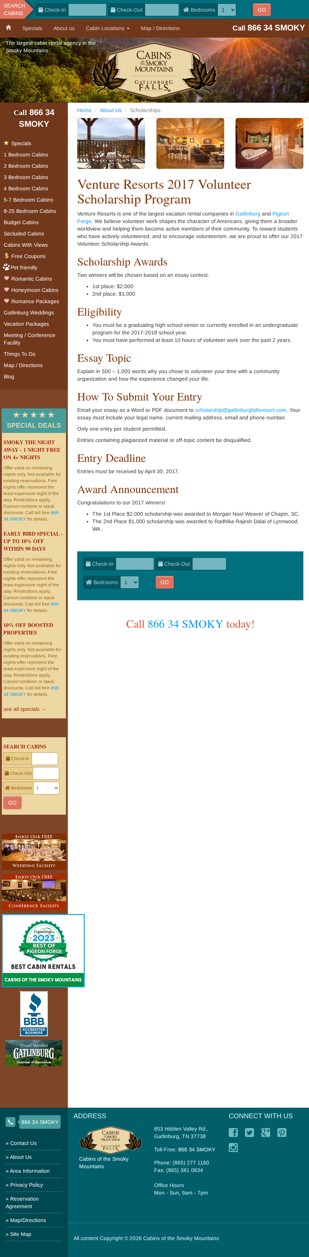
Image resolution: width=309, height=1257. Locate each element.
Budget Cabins (21, 222)
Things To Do (19, 354)
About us (64, 28)
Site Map (20, 1234)
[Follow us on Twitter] (249, 1132)
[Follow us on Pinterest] (281, 1132)
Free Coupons (28, 256)
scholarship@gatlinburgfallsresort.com (240, 410)
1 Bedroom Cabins (26, 155)
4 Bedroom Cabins (26, 188)
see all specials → (24, 709)
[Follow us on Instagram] (233, 1147)
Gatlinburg (248, 214)
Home (84, 110)
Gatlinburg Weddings (29, 313)
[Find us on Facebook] (233, 1132)
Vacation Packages (26, 324)
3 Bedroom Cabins (26, 177)
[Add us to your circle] (265, 1132)
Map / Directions (160, 28)
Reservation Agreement (22, 1202)
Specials (32, 28)
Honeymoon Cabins (34, 290)
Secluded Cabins (24, 234)
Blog (9, 376)
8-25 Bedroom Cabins (30, 211)
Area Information (30, 1171)
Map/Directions (28, 1220)
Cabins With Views (26, 245)
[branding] (154, 70)
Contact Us (23, 1143)
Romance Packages (34, 301)
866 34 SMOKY (185, 623)
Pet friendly (24, 267)
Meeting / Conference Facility (29, 339)
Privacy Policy (26, 1185)
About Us (111, 110)
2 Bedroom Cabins (26, 166)
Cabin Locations (106, 28)
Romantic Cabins (31, 279)
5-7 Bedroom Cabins (28, 200)
